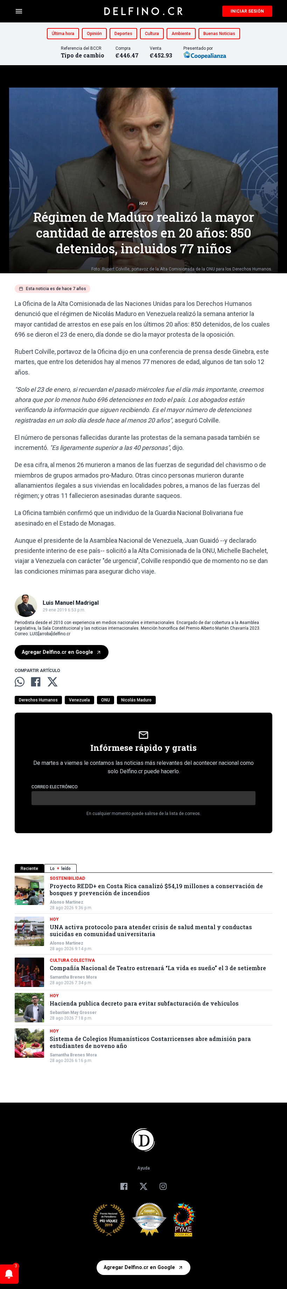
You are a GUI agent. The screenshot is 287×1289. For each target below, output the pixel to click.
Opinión (94, 33)
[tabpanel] (143, 969)
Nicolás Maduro (136, 700)
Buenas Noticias (219, 33)
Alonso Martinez (66, 902)
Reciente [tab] (29, 868)
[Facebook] (124, 1186)
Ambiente (181, 33)
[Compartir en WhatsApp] (19, 682)
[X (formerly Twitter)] (143, 1186)
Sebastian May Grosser (73, 1012)
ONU (105, 700)
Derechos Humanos (38, 700)
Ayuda (143, 1168)
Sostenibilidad (67, 878)
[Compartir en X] (52, 681)
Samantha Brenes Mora (73, 977)
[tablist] (143, 868)
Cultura (152, 33)
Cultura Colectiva (72, 960)
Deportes (123, 33)
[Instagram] (163, 1186)
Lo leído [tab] (60, 868)
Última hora (63, 33)
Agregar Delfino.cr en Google (57, 652)
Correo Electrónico (54, 786)
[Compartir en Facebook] (35, 681)
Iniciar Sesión (247, 11)
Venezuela (79, 700)
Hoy (143, 203)
